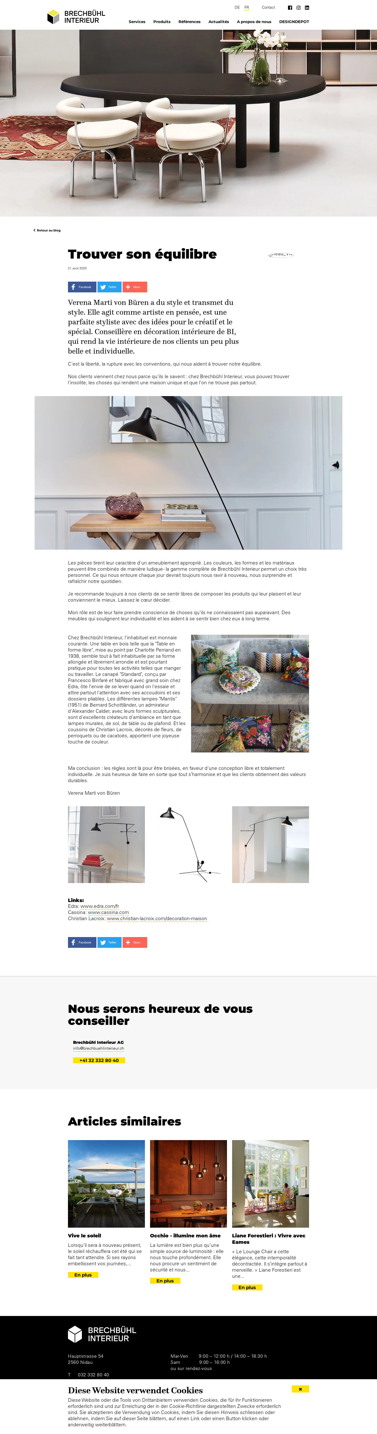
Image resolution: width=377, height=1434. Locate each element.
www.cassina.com (108, 912)
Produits (162, 21)
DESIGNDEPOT (294, 21)
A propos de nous (254, 21)
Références (189, 21)
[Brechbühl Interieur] (76, 16)
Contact (268, 7)
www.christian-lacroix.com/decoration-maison (157, 918)
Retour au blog (49, 230)
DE (237, 7)
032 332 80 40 (93, 1375)
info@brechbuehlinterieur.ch (98, 1048)
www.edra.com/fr (100, 906)
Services (137, 21)
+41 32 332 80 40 (99, 1060)
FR (246, 7)
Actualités (219, 21)
